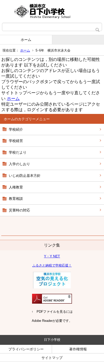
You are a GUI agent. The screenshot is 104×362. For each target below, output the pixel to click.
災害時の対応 (19, 210)
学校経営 (16, 141)
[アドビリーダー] (52, 302)
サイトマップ (52, 358)
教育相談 (16, 199)
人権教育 (16, 187)
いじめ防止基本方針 (25, 176)
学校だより (18, 152)
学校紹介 (16, 129)
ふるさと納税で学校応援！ (52, 265)
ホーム (26, 40)
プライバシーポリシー (26, 349)
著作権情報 (78, 349)
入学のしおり (19, 164)
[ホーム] (52, 11)
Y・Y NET (52, 256)
